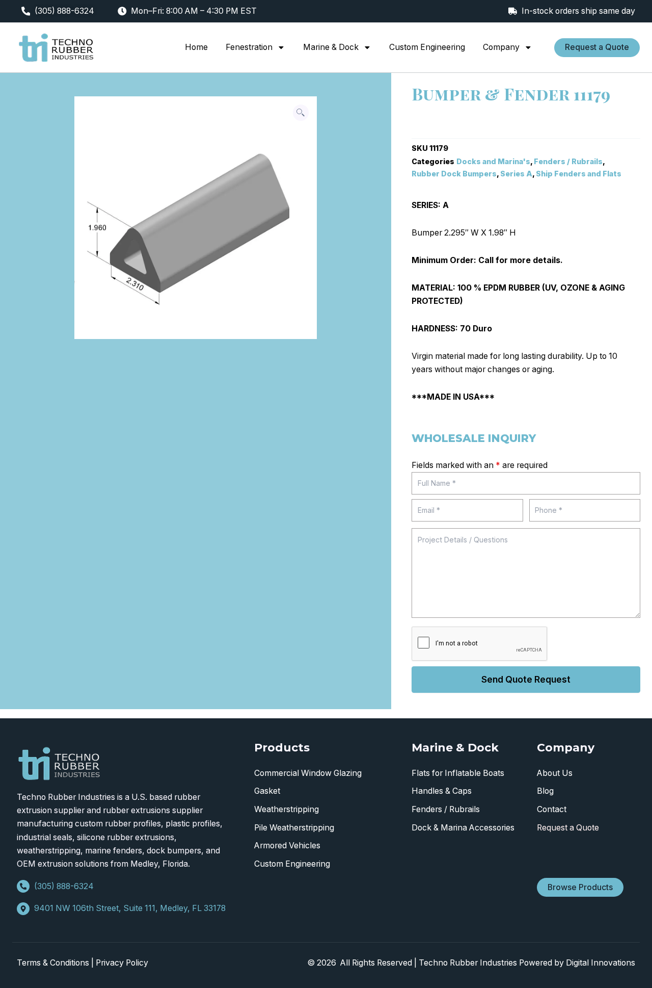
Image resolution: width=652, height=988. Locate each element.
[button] (301, 113)
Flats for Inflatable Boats (458, 773)
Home (196, 47)
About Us (555, 773)
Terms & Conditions (53, 963)
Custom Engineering (427, 47)
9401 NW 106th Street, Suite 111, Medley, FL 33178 (130, 908)
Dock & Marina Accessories (463, 828)
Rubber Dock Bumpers (454, 173)
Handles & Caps (442, 791)
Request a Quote (568, 828)
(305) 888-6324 (64, 11)
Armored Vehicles (287, 845)
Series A (516, 173)
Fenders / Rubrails (568, 161)
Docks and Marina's (493, 161)
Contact (551, 809)
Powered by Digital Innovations (577, 963)
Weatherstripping (286, 809)
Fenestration (249, 47)
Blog (545, 791)
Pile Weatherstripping (294, 828)
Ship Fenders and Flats (578, 173)
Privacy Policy (122, 963)
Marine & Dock (331, 47)
